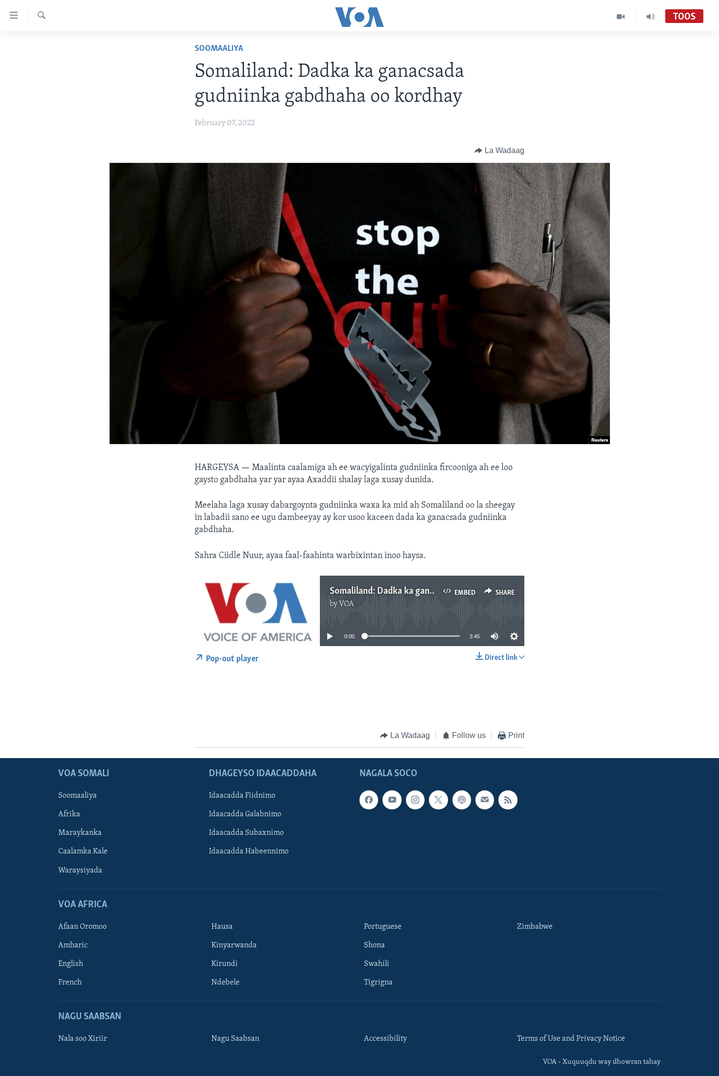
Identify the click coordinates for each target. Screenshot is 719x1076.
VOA (346, 604)
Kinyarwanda (234, 945)
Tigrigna (378, 982)
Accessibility (385, 1039)
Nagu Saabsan (235, 1039)
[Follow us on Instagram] (415, 799)
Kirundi (224, 964)
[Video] (621, 16)
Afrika (69, 814)
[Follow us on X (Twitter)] (438, 799)
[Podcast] (461, 799)
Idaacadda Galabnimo (245, 814)
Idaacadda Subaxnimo (246, 833)
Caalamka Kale (83, 851)
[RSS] (507, 799)
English (70, 964)
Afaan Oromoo (82, 927)
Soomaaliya (219, 49)
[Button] (499, 150)
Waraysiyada (80, 870)
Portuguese (383, 927)
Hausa (222, 927)
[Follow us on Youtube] (391, 799)
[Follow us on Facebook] (369, 799)
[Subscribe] (484, 799)
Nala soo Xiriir (82, 1039)
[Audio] (650, 16)
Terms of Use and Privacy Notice (571, 1039)
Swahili (376, 964)
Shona (374, 945)
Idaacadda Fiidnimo (242, 796)
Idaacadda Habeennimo (249, 851)
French (70, 982)
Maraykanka (80, 833)
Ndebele (225, 982)
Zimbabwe (535, 927)
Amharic (73, 945)
